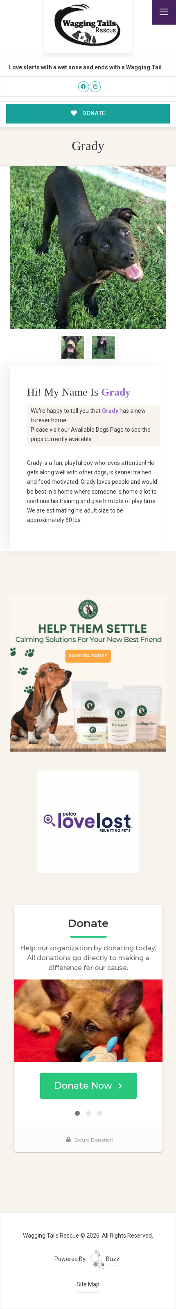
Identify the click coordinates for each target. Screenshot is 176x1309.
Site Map (88, 1284)
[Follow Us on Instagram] (95, 86)
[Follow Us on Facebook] (83, 86)
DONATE (93, 113)
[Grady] (88, 248)
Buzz (112, 1259)
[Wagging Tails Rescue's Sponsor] (88, 672)
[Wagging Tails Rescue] (88, 25)
